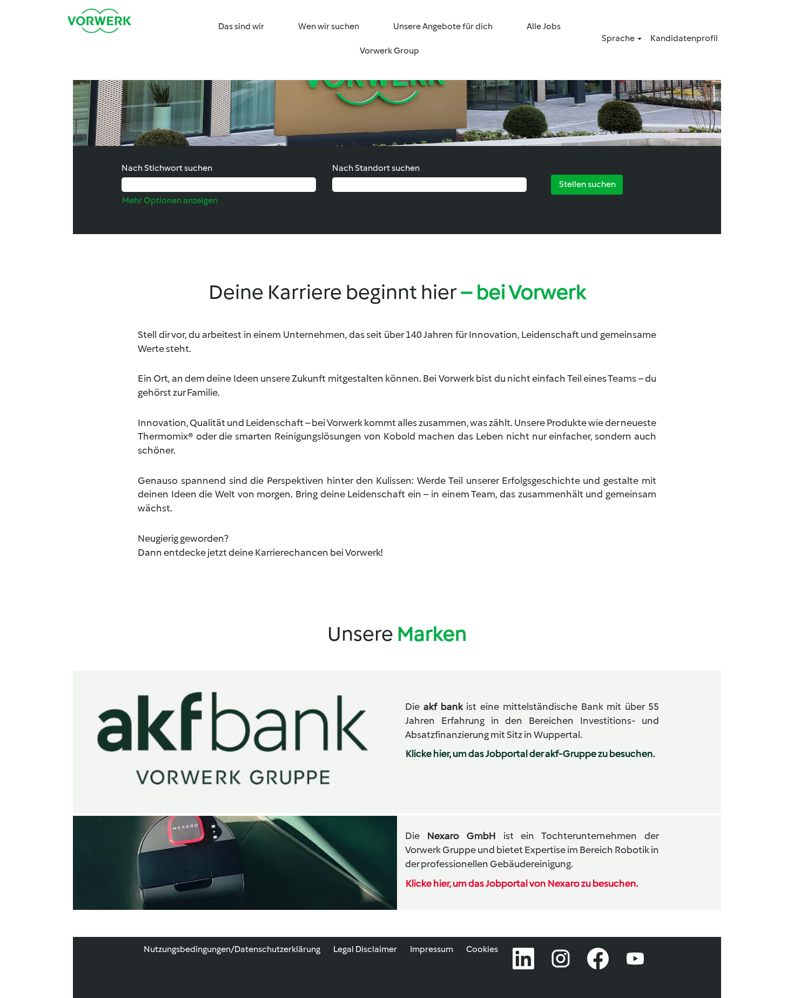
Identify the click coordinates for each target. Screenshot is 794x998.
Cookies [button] (482, 949)
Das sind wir (241, 26)
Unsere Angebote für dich (443, 26)
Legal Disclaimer (365, 949)
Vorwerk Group (389, 50)
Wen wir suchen (328, 26)
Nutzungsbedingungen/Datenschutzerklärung (232, 949)
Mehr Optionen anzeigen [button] (170, 200)
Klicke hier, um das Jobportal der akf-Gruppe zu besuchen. (530, 754)
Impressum (431, 949)
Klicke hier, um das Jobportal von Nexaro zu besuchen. (522, 883)
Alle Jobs (544, 26)
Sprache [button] (619, 38)
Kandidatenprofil (684, 38)
